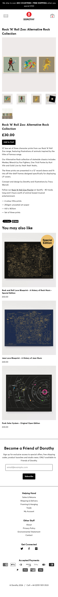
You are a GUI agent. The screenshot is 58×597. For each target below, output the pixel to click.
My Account (29, 511)
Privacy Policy (29, 528)
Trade (29, 508)
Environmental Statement (29, 532)
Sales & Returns (29, 497)
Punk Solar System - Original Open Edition (21, 423)
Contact (29, 535)
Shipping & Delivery (29, 501)
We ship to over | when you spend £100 (29, 4)
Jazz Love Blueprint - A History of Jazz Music (22, 358)
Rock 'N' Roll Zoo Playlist (22, 190)
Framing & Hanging (29, 504)
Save (16, 221)
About (29, 525)
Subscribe (29, 476)
